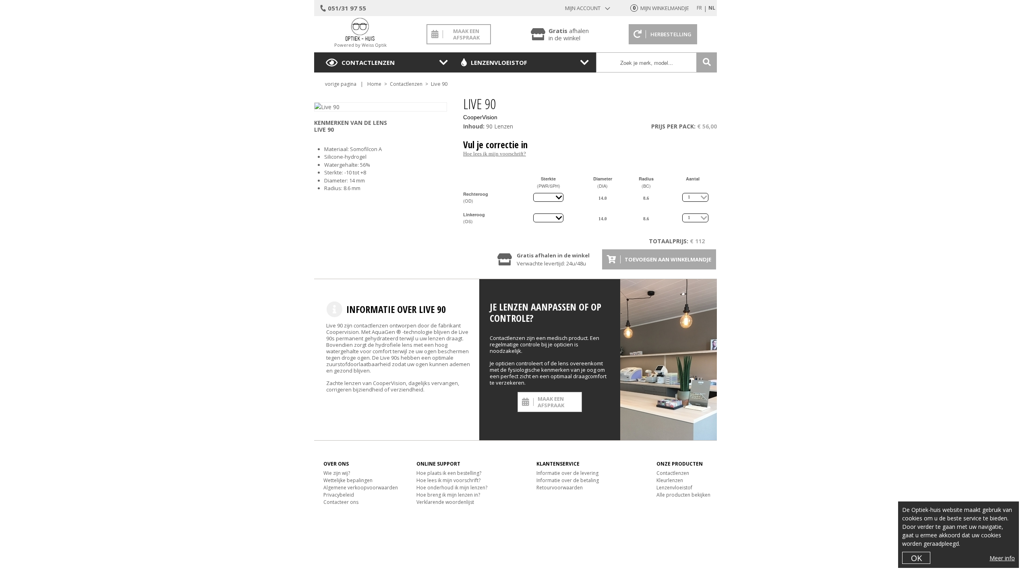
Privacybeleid (338, 494)
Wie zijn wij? (336, 473)
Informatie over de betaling (567, 480)
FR (699, 7)
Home (374, 84)
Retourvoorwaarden (559, 487)
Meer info (1002, 558)
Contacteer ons (340, 502)
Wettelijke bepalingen (348, 480)
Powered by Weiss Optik (360, 45)
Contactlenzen (368, 62)
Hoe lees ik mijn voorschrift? (494, 154)
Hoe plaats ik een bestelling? (448, 473)
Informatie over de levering (567, 473)
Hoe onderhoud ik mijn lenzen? (451, 487)
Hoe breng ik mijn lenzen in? (448, 494)
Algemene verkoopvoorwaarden (360, 487)
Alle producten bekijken (683, 494)
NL (711, 7)
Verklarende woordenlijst (445, 502)
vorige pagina (340, 84)
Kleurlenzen (669, 480)
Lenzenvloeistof (499, 62)
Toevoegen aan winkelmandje (668, 259)
